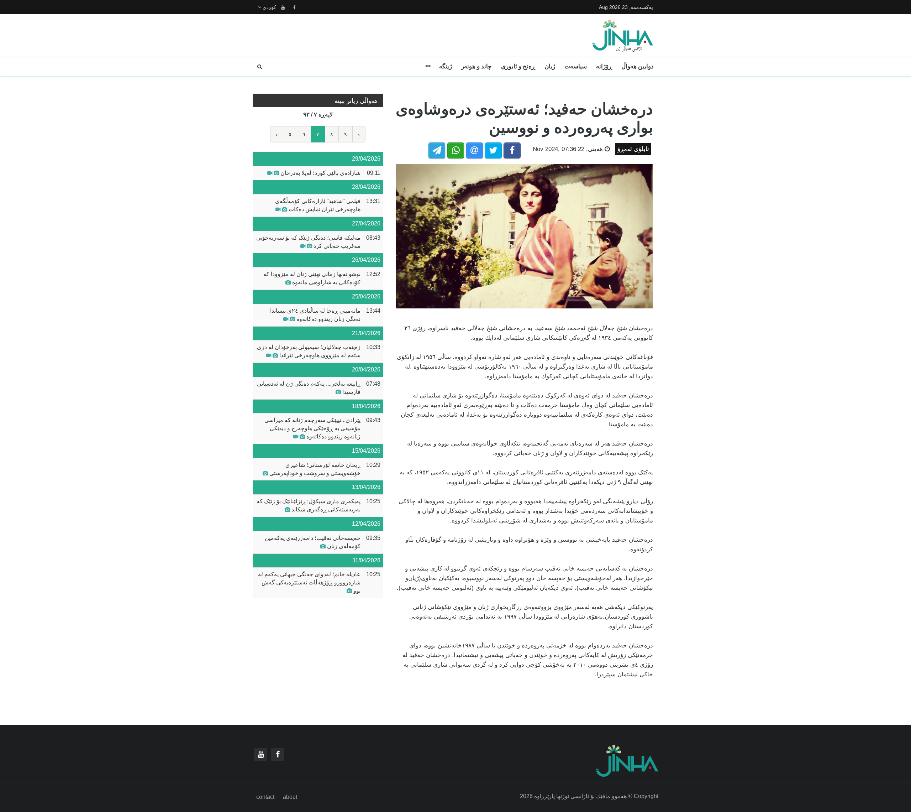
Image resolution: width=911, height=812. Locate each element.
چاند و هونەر (476, 66)
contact (265, 797)
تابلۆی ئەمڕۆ (633, 149)
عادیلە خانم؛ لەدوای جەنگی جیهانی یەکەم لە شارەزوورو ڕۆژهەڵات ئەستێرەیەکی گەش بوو (309, 582)
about (290, 797)
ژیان (549, 66)
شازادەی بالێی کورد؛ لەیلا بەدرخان (320, 173)
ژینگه (445, 66)
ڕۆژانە (604, 66)
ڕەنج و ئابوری (518, 66)
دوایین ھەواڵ (637, 66)
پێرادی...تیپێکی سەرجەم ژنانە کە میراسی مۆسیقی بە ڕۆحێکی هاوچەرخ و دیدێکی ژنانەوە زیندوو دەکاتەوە (312, 428)
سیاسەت (575, 66)
